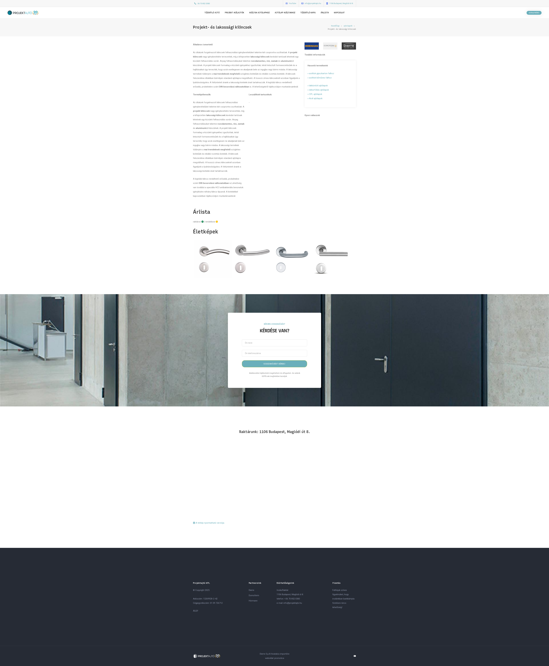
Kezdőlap (335, 26)
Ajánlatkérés (534, 13)
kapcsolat (339, 12)
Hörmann (253, 600)
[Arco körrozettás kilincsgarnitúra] (213, 259)
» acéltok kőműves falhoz (320, 77)
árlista (325, 12)
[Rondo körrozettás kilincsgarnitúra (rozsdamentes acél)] (292, 259)
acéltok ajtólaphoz (259, 12)
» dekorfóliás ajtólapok (318, 90)
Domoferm (254, 595)
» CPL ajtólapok (315, 94)
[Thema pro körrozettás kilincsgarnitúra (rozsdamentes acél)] (332, 259)
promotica (279, 658)
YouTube (292, 3)
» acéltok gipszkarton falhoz (321, 73)
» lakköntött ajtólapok (318, 85)
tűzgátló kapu (308, 12)
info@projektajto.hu (313, 3)
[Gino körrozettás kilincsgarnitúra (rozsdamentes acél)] (252, 259)
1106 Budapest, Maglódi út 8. (341, 3)
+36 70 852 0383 (292, 598)
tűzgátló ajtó (212, 12)
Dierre (251, 590)
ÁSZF (195, 611)
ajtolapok (348, 26)
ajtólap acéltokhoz (285, 12)
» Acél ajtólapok (315, 98)
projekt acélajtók (234, 12)
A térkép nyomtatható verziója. (210, 523)
